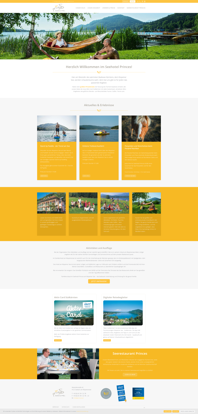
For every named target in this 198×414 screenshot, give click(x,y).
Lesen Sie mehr (130, 374)
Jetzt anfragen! (99, 281)
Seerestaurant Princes (136, 8)
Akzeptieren (168, 411)
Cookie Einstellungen (79, 407)
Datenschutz (65, 407)
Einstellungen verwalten (187, 411)
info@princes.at (70, 1)
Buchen (133, 1)
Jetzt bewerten (138, 398)
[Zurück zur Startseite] (59, 8)
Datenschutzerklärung (82, 411)
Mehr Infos (44, 175)
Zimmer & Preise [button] (108, 8)
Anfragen (125, 1)
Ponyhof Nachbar (130, 175)
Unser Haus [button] (80, 8)
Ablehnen (175, 411)
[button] (144, 407)
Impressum (56, 407)
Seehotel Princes (138, 395)
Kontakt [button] (120, 8)
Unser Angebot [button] (93, 8)
